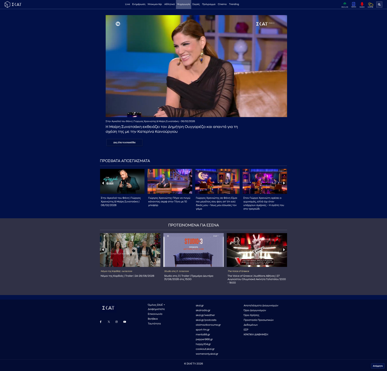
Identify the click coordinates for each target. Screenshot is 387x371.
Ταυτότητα (154, 324)
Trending (234, 4)
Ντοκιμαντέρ (155, 4)
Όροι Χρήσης (251, 315)
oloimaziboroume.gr (208, 325)
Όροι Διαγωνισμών (255, 310)
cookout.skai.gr (205, 349)
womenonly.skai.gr (207, 354)
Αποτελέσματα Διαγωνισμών (261, 305)
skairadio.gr (203, 310)
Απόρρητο (378, 366)
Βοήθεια (153, 319)
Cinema (222, 4)
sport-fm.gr (203, 330)
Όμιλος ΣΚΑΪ (155, 305)
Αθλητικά (169, 4)
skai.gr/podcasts (206, 320)
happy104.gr (203, 344)
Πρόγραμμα (208, 4)
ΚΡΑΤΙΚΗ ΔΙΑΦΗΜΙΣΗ (256, 334)
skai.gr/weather (205, 315)
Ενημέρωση (138, 4)
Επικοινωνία (155, 314)
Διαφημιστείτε (156, 309)
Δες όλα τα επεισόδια (124, 142)
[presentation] (103, 183)
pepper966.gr (204, 339)
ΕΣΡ (246, 330)
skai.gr (200, 305)
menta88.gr (203, 334)
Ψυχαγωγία (183, 4)
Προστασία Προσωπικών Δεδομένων (259, 322)
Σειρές (196, 4)
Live (127, 4)
